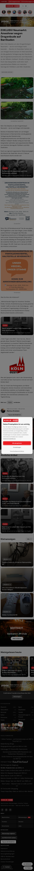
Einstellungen (17, 447)
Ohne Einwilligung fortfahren (17, 451)
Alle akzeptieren (17, 443)
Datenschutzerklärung (9, 438)
